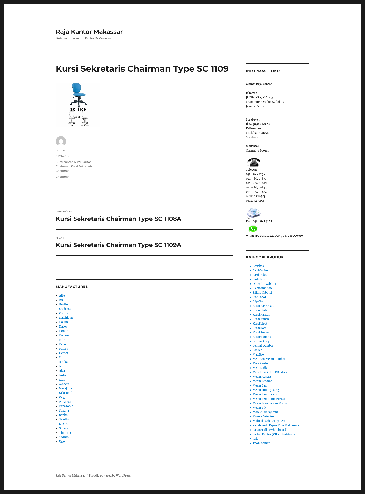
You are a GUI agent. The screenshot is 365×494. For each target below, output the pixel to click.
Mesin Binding (262, 381)
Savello (64, 419)
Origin (63, 397)
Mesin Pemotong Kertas (269, 399)
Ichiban (64, 362)
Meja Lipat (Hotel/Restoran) (272, 372)
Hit (61, 357)
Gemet (63, 353)
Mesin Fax (260, 385)
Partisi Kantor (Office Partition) (274, 434)
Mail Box (258, 354)
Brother (64, 304)
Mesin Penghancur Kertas (270, 403)
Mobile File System (265, 412)
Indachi (64, 375)
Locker (257, 350)
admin (60, 150)
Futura (63, 348)
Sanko (63, 415)
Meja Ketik (260, 368)
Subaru (64, 428)
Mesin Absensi (262, 377)
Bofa (62, 300)
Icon (62, 366)
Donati (63, 331)
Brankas (258, 266)
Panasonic (66, 406)
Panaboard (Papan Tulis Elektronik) (277, 425)
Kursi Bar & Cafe (263, 306)
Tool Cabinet (261, 443)
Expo (62, 344)
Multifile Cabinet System (269, 421)
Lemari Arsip (261, 341)
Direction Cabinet (264, 284)
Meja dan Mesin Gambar (269, 359)
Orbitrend (65, 393)
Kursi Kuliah (261, 319)
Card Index (260, 275)
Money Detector (263, 416)
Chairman (63, 176)
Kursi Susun (261, 332)
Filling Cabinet (262, 292)
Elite (62, 340)
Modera (64, 384)
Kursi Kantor (64, 162)
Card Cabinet (261, 270)
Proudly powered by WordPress (110, 475)
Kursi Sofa (259, 328)
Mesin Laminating (265, 394)
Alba (62, 295)
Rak (255, 438)
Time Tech (66, 433)
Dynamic (65, 335)
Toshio (64, 437)
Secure (63, 424)
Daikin (63, 322)
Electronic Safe (263, 288)
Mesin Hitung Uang (266, 390)
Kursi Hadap (261, 310)
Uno (62, 441)
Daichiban (66, 317)
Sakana (64, 410)
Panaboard (66, 402)
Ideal (62, 371)
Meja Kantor (261, 363)
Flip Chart (259, 301)
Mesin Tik (259, 407)
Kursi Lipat (260, 323)
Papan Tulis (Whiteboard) (270, 430)
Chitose (64, 313)
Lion (62, 379)
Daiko (63, 326)
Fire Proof (259, 297)
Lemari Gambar (263, 346)
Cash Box (259, 279)
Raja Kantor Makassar (89, 31)
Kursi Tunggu (262, 337)
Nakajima (65, 388)
